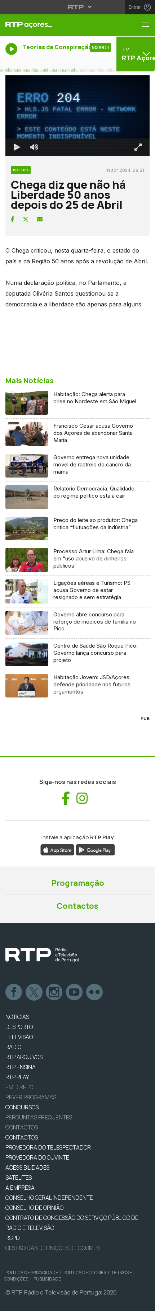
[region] (77, 655)
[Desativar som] (28, 1302)
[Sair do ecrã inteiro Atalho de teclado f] (143, 1302)
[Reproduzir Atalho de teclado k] (11, 1302)
